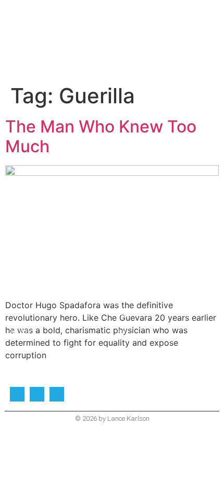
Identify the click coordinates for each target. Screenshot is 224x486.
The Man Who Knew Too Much (100, 136)
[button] (112, 45)
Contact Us (130, 350)
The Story (20, 332)
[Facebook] (37, 394)
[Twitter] (17, 394)
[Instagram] (56, 394)
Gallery (19, 350)
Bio (121, 332)
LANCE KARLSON (112, 25)
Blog (122, 314)
